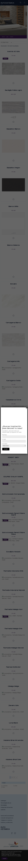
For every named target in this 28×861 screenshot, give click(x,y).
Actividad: (4, 443)
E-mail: (4, 439)
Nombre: (4, 434)
